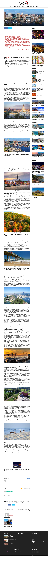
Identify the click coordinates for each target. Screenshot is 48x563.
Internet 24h (33, 543)
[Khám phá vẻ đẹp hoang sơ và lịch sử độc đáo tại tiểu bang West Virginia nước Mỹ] (35, 140)
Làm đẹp (19, 6)
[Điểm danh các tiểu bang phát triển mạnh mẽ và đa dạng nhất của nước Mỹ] (35, 102)
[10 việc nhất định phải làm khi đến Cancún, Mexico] (34, 85)
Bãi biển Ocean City (15, 501)
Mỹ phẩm (33, 538)
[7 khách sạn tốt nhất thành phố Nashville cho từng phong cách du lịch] (38, 47)
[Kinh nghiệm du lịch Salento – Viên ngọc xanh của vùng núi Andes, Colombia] (38, 60)
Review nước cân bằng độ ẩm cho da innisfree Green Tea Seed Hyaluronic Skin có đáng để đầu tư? (24, 509)
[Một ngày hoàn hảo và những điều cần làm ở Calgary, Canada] (41, 140)
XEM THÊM (11, 517)
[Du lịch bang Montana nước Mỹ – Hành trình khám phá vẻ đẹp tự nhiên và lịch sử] (35, 126)
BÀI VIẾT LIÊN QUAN (6, 517)
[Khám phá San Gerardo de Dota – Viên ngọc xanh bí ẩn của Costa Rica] (34, 72)
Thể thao (26, 6)
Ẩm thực (13, 6)
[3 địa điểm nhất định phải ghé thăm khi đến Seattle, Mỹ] (41, 102)
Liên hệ (43, 555)
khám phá (28, 501)
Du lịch (16, 6)
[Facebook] (32, 552)
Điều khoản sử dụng (27, 555)
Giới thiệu (24, 555)
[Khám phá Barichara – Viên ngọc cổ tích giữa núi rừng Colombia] (34, 81)
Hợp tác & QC (34, 555)
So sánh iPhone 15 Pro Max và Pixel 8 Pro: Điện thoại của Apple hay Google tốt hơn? (10, 509)
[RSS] (36, 552)
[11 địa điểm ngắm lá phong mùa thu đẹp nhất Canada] (34, 94)
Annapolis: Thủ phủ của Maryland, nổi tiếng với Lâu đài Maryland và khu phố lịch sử (17, 41)
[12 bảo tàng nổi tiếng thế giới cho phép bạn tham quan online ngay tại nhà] (8, 522)
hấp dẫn (25, 501)
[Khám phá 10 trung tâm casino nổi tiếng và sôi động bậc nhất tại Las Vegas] (38, 166)
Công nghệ (22, 6)
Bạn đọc (38, 6)
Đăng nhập (28, 478)
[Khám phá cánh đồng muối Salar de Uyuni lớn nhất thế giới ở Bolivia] (41, 109)
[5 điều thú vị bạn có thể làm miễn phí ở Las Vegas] (6, 540)
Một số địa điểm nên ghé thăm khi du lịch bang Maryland (13, 37)
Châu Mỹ (33, 38)
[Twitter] (38, 552)
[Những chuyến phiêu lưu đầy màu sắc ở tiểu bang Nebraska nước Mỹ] (38, 191)
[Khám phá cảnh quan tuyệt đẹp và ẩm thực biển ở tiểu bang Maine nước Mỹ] (38, 178)
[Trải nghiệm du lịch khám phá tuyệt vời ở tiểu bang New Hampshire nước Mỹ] (6, 536)
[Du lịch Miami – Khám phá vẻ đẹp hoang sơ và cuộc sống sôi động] (41, 126)
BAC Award (41, 555)
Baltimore (19, 501)
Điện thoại (33, 541)
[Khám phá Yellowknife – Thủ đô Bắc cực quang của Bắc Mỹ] (34, 90)
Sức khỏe (34, 6)
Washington (22, 502)
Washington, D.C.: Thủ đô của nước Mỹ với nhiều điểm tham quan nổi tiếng (15, 38)
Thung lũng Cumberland (17, 502)
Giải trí (10, 6)
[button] (43, 6)
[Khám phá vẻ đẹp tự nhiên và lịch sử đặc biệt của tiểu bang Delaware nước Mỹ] (35, 154)
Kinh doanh (30, 6)
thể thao (8, 241)
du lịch (7, 57)
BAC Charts (38, 555)
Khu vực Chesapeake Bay (6, 502)
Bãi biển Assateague (11, 501)
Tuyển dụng (31, 555)
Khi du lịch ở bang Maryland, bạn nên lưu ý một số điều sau (13, 36)
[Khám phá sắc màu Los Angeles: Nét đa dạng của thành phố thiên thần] (35, 109)
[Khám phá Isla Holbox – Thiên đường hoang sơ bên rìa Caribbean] (34, 77)
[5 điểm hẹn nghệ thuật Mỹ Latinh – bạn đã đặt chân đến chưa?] (41, 147)
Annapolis (7, 501)
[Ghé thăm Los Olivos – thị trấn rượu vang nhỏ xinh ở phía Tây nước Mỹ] (41, 116)
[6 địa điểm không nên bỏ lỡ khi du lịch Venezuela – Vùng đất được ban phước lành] (35, 147)
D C (21, 501)
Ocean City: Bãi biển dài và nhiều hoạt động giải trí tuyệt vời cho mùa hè (15, 44)
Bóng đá (33, 542)
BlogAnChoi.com (16, 551)
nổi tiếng (13, 502)
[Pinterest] (34, 552)
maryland (11, 502)
